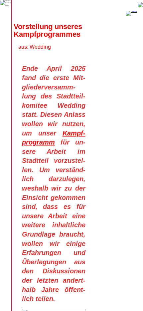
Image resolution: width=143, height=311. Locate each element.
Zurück (140, 4)
